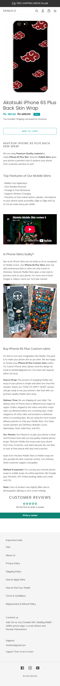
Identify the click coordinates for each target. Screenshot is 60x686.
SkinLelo (9, 10)
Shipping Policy (13, 572)
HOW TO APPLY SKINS (34, 387)
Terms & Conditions (16, 596)
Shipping (20, 119)
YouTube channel (39, 279)
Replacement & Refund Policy (21, 604)
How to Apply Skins (15, 580)
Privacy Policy (13, 563)
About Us (10, 555)
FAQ (8, 547)
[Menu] (55, 10)
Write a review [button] (30, 515)
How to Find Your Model (18, 588)
